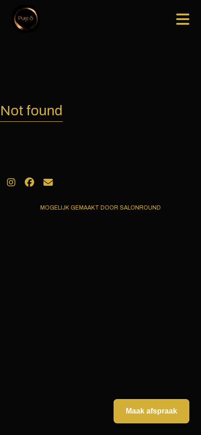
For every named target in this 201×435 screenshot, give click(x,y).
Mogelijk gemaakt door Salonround (100, 207)
